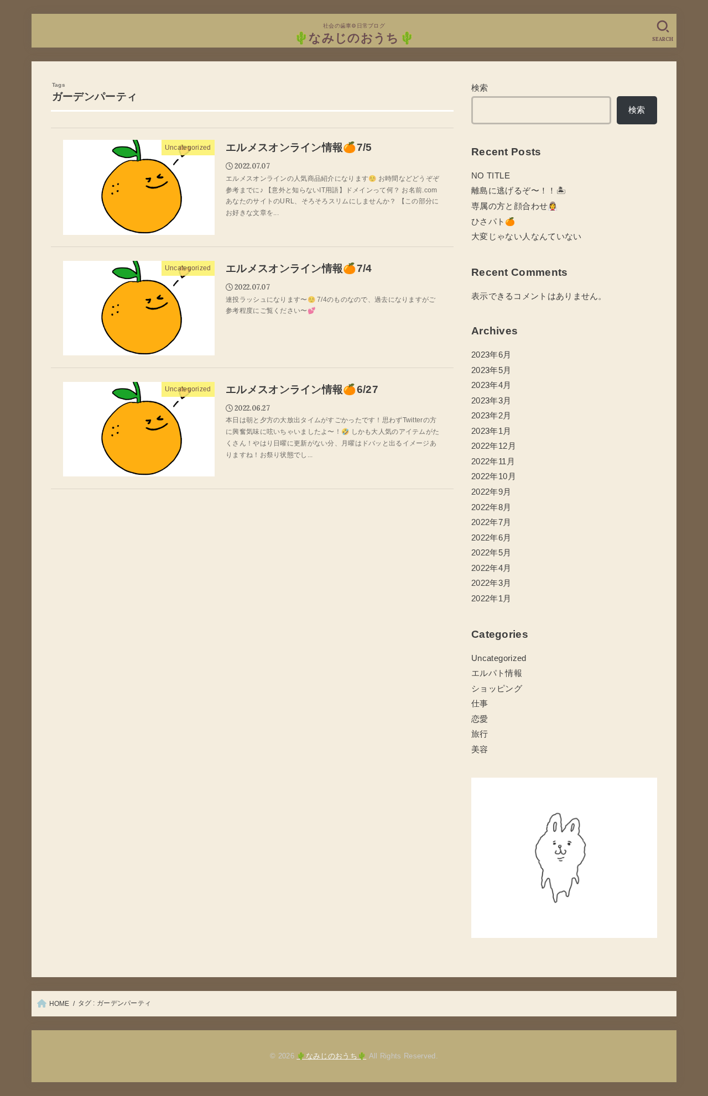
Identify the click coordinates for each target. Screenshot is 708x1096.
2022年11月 (493, 461)
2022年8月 (491, 507)
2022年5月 (491, 552)
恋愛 (479, 719)
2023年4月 (491, 385)
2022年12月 (493, 446)
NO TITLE (490, 175)
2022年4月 (491, 568)
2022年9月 (491, 491)
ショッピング (496, 688)
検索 (479, 87)
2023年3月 (491, 400)
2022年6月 (491, 537)
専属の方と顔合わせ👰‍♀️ (514, 206)
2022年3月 (491, 583)
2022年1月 (491, 598)
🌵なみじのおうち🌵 (354, 38)
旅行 (479, 734)
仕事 (479, 703)
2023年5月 (491, 370)
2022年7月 (491, 522)
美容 (479, 749)
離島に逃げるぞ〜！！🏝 (518, 190)
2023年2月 (491, 415)
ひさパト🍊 (493, 221)
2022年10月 (493, 476)
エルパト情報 (496, 673)
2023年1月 (491, 431)
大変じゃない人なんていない (526, 236)
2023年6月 (491, 354)
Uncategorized (499, 658)
